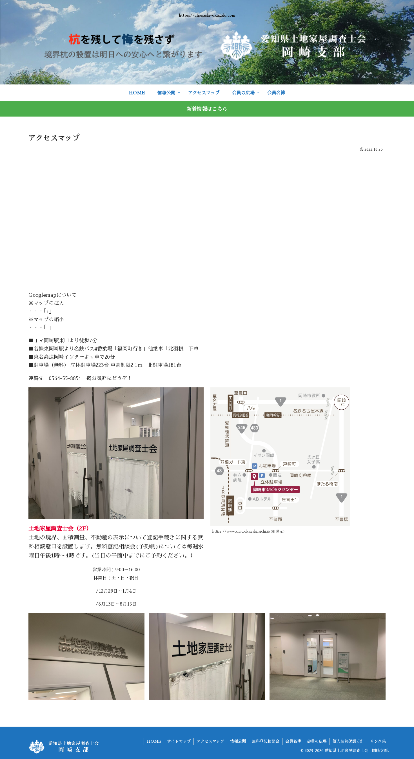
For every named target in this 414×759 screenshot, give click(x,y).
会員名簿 (293, 741)
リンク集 (378, 741)
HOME (154, 741)
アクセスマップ (210, 741)
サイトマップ (179, 741)
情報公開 (238, 741)
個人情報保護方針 (348, 741)
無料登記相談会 (265, 741)
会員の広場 (317, 741)
